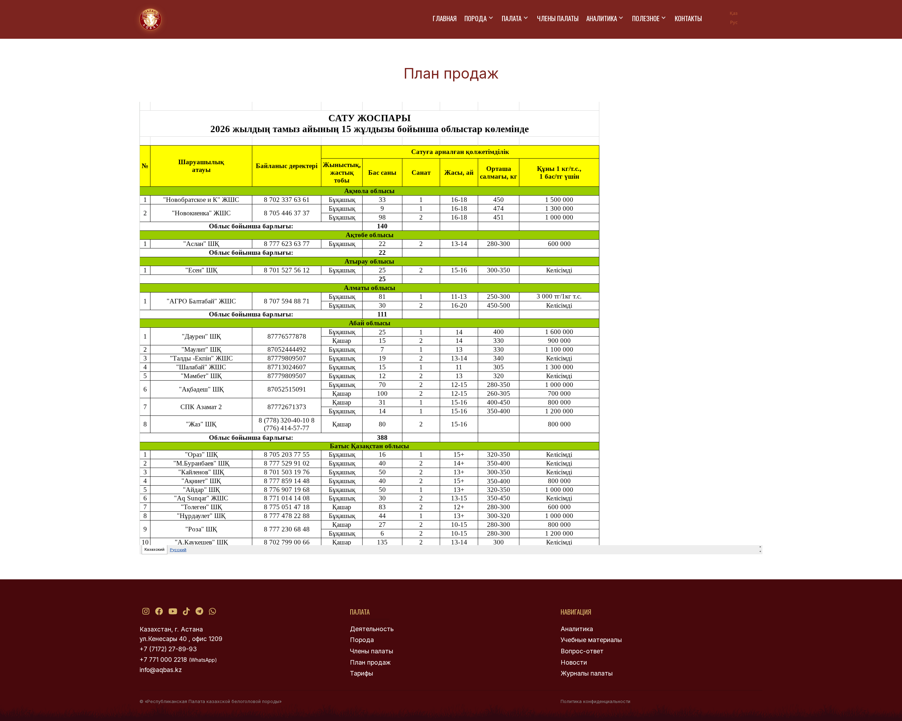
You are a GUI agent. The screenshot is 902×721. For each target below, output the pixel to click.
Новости (574, 662)
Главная (445, 18)
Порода (475, 18)
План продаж (370, 662)
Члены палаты (558, 18)
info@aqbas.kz (161, 669)
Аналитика (601, 18)
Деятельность (372, 629)
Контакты (688, 18)
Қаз (733, 13)
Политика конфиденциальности (595, 701)
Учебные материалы (591, 639)
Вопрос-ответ (582, 651)
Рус (733, 22)
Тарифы (361, 673)
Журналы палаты (587, 673)
